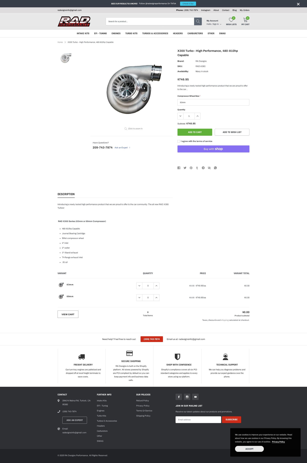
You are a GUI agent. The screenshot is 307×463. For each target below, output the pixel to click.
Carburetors (195, 33)
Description (66, 194)
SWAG (222, 33)
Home (60, 42)
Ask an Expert (121, 148)
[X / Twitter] (185, 168)
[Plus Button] (197, 116)
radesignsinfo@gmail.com (70, 10)
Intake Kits (83, 33)
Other (211, 33)
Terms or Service (144, 411)
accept (249, 449)
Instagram (205, 10)
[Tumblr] (197, 168)
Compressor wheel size (188, 96)
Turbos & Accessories (155, 33)
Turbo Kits (131, 33)
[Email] (209, 168)
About (216, 10)
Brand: (180, 61)
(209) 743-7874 (191, 10)
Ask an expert (75, 420)
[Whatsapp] (215, 168)
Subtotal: (181, 124)
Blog (234, 10)
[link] (66, 58)
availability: (183, 71)
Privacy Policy (143, 406)
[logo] (74, 21)
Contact (225, 10)
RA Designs (201, 61)
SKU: (180, 66)
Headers (178, 33)
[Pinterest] (191, 168)
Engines (116, 33)
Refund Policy (142, 401)
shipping (225, 320)
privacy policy (278, 442)
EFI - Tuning (100, 33)
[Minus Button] (180, 116)
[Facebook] (178, 168)
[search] (198, 21)
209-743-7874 (103, 147)
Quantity (181, 110)
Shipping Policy (143, 416)
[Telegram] (203, 168)
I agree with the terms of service (196, 141)
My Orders (244, 10)
